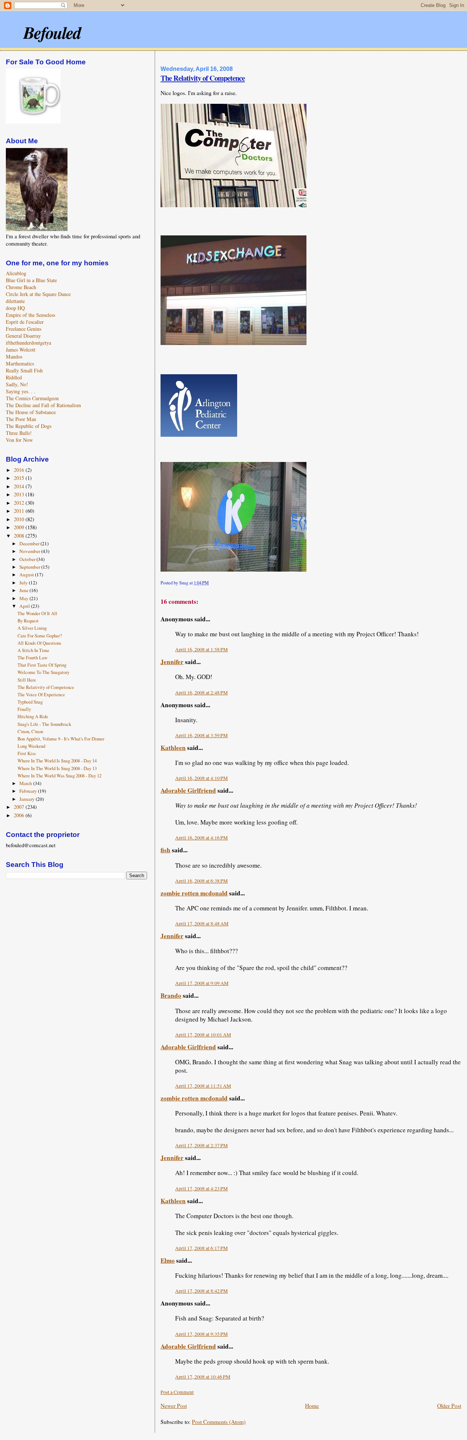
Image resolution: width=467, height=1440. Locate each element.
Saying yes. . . (20, 391)
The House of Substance (31, 412)
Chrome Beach (21, 287)
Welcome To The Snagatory (43, 672)
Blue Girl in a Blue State (31, 280)
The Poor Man (21, 419)
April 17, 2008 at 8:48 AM (201, 923)
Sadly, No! (17, 384)
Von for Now (19, 439)
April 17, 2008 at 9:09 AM (201, 983)
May (24, 598)
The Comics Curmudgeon (32, 398)
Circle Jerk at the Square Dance (38, 294)
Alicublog (16, 273)
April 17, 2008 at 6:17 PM (201, 1248)
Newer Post (174, 1405)
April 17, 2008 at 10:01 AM (203, 1034)
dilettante (15, 301)
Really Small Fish (24, 370)
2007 (20, 806)
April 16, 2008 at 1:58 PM (201, 649)
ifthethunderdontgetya (28, 342)
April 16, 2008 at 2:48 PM (201, 692)
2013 (20, 494)
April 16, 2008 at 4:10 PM (201, 778)
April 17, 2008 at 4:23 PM (201, 1188)
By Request (28, 621)
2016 (20, 469)
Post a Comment (177, 1392)
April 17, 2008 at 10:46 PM (202, 1376)
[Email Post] (210, 583)
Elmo (168, 1260)
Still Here (27, 680)
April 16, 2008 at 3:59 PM (201, 735)
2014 (20, 486)
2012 (20, 502)
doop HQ (15, 307)
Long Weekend (31, 746)
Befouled (52, 32)
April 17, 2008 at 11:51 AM (203, 1086)
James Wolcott (20, 349)
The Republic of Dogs (28, 425)
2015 (20, 477)
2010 (20, 519)
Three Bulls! (19, 432)
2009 (20, 527)
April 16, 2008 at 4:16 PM (201, 837)
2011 (20, 510)
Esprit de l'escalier (25, 321)
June (24, 590)
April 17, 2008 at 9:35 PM (201, 1334)
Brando (171, 995)
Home (312, 1405)
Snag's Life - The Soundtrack (44, 724)
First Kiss (27, 753)
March (26, 783)
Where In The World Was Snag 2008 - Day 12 (59, 776)
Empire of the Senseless (30, 314)
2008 (20, 535)
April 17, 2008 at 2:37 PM (201, 1145)
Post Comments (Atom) (219, 1421)
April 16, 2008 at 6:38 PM (201, 881)
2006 (20, 815)
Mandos (14, 356)
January (27, 799)
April (25, 606)
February (28, 791)
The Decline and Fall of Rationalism (43, 405)
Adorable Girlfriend (188, 790)
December (29, 543)
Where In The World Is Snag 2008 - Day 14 (57, 761)
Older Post (449, 1405)
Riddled (14, 377)
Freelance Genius (23, 328)
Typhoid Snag (30, 702)
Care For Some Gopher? (40, 636)
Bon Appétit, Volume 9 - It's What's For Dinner (61, 739)
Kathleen (173, 747)
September (30, 567)
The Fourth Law (32, 658)
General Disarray (23, 335)
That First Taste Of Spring (42, 665)
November (30, 551)
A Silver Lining (32, 628)
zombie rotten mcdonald (194, 893)
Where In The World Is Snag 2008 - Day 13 (57, 768)
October (27, 559)
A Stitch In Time (33, 650)
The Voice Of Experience (41, 694)
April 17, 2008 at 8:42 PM (201, 1291)
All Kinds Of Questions (39, 643)
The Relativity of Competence (203, 77)
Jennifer (172, 661)
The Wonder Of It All (37, 613)
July (24, 582)
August (27, 574)
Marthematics (20, 363)
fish (165, 849)
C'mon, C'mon (30, 731)
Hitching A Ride (33, 716)
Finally (24, 709)
